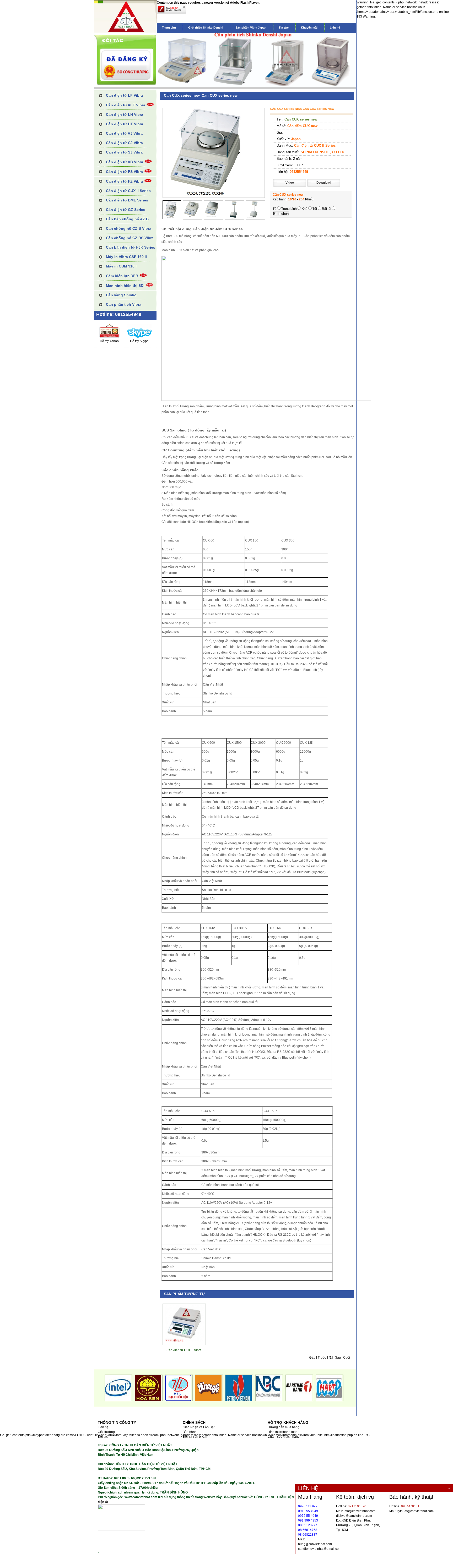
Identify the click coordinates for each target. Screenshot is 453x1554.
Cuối (346, 1357)
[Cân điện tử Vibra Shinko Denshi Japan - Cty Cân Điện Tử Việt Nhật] (125, 32)
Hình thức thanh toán (283, 1432)
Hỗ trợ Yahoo (109, 341)
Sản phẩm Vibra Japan (250, 27)
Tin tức (284, 27)
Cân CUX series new (300, 119)
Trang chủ (169, 27)
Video (289, 182)
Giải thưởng (106, 1432)
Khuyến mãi (309, 27)
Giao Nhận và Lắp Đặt (198, 1427)
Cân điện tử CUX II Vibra (184, 1350)
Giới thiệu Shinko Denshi (205, 27)
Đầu (312, 1357)
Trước (322, 1357)
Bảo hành (190, 1432)
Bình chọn (281, 214)
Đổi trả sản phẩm (195, 1436)
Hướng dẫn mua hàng (283, 1427)
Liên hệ (335, 27)
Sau (338, 1357)
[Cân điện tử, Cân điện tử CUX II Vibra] (184, 1341)
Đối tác (103, 1436)
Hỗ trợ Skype (139, 341)
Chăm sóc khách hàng (284, 1436)
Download (323, 182)
